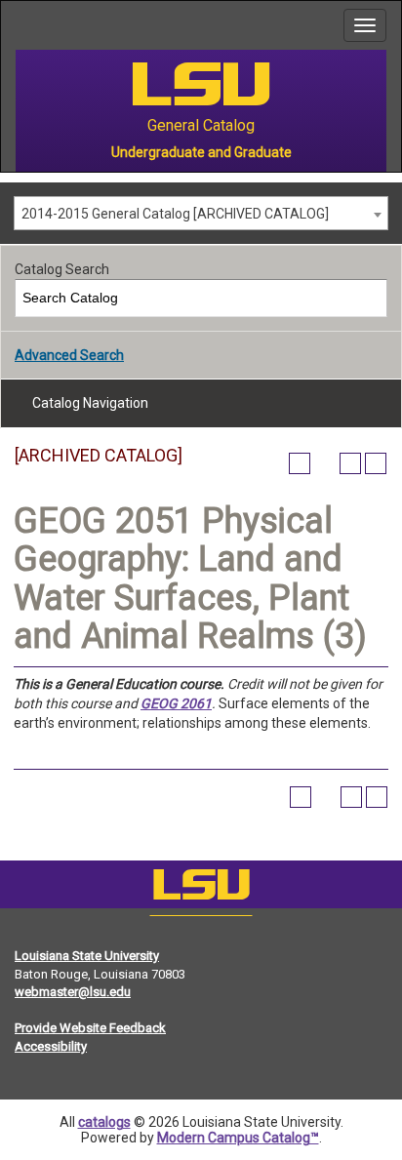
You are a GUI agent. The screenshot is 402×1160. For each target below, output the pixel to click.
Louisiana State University (87, 955)
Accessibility (51, 1046)
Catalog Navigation (90, 403)
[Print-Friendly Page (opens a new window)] (350, 463)
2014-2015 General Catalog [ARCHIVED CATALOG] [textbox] (175, 213)
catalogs (104, 1122)
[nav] (15, 25)
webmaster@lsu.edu (73, 991)
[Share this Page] (325, 463)
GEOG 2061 (176, 703)
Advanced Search (69, 355)
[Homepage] (201, 888)
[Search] (369, 298)
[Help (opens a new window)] (375, 463)
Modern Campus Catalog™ (238, 1137)
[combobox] (201, 213)
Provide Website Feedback (90, 1027)
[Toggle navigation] (364, 25)
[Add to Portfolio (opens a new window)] (299, 463)
